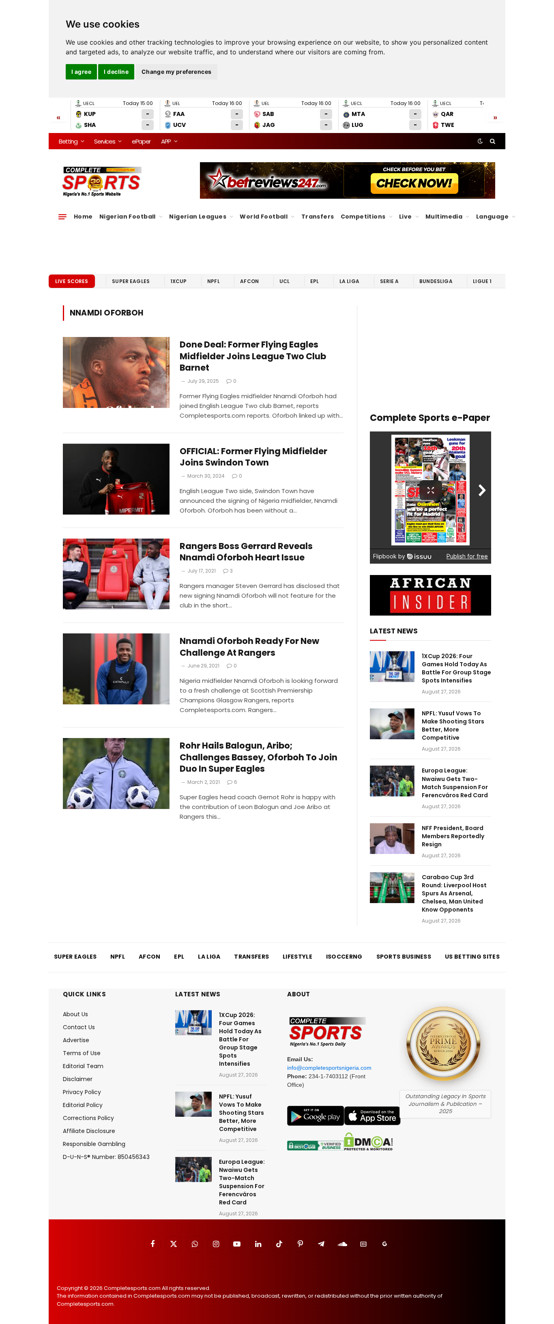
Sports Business (404, 957)
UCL (284, 281)
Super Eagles (131, 281)
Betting (68, 141)
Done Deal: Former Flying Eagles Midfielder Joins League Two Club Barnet (253, 356)
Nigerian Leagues (197, 216)
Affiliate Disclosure (89, 1131)
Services (104, 141)
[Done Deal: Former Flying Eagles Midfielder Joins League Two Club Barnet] (116, 372)
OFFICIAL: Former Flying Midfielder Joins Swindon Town (253, 457)
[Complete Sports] (102, 181)
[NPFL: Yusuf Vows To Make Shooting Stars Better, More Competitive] (392, 723)
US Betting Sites (472, 957)
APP (166, 141)
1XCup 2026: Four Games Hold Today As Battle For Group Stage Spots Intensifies (456, 668)
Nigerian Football (127, 216)
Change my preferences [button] (177, 71)
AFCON (249, 281)
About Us (75, 1014)
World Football (264, 216)
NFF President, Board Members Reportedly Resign (453, 836)
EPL (314, 281)
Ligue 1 (482, 281)
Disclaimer (77, 1079)
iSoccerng (344, 957)
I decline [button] (116, 71)
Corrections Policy (88, 1118)
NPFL (213, 281)
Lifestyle (297, 957)
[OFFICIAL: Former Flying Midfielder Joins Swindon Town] (116, 479)
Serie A (389, 281)
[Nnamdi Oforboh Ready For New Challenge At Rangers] (116, 668)
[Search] (491, 141)
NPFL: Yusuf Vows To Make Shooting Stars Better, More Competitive (453, 725)
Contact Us (79, 1027)
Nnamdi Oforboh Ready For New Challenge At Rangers (249, 647)
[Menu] (62, 216)
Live (405, 216)
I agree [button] (81, 71)
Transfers (317, 216)
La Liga (349, 281)
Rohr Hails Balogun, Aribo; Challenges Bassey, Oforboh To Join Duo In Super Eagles (258, 757)
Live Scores (71, 281)
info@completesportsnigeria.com (329, 1067)
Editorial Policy (83, 1105)
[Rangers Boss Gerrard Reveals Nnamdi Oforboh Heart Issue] (116, 574)
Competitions (363, 216)
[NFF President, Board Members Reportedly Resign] (392, 838)
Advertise (76, 1040)
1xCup (178, 281)
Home (83, 216)
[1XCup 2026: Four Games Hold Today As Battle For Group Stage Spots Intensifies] (392, 666)
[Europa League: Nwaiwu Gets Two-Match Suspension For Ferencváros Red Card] (392, 781)
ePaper (141, 141)
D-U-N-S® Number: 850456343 (106, 1157)
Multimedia (443, 216)
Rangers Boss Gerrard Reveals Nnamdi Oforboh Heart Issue (246, 552)
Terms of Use (82, 1053)
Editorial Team (83, 1066)
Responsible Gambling (94, 1144)
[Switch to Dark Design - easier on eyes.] (480, 141)
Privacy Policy (82, 1092)
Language (492, 216)
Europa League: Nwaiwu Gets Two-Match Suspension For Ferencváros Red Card (455, 782)
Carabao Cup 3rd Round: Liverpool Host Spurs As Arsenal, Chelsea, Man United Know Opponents (454, 893)
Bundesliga (436, 281)
